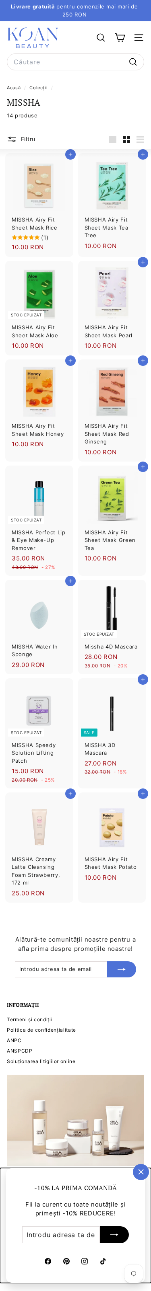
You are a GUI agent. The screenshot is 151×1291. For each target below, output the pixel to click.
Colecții (39, 87)
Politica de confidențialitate (41, 1030)
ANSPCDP (20, 1051)
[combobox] (75, 61)
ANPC (14, 1040)
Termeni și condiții (29, 1019)
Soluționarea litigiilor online (41, 1061)
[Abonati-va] (114, 1234)
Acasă (14, 87)
